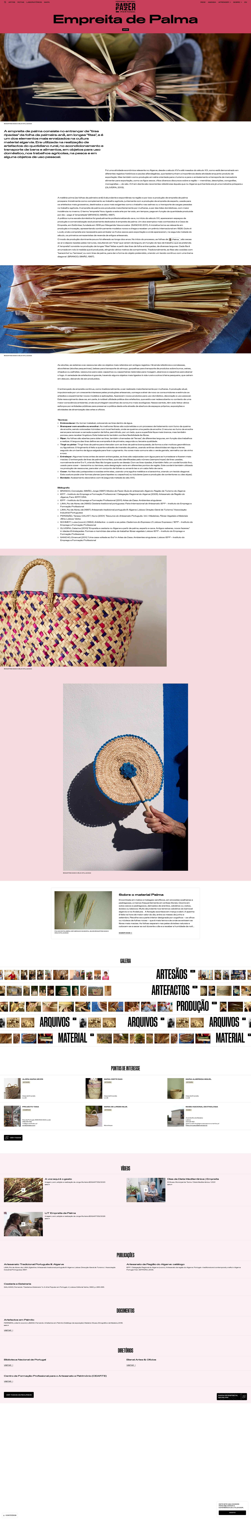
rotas (20, 2)
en (245, 2)
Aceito (232, 1512)
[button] (47, 1184)
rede (203, 2)
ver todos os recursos (19, 1395)
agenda (212, 2)
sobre (236, 2)
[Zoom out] (7, 1512)
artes (11, 2)
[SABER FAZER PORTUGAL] (125, 2)
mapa (47, 2)
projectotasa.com (28, 1125)
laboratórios (34, 2)
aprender (223, 2)
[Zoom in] (7, 1507)
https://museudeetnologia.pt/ (196, 1125)
